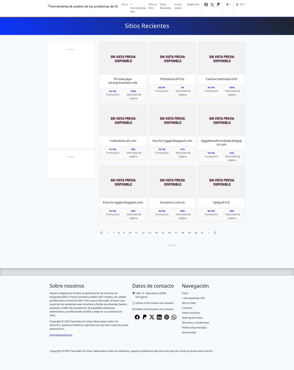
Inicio (125, 4)
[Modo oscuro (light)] (228, 4)
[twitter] (212, 4)
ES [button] (241, 4)
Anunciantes (189, 332)
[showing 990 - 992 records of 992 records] (108, 233)
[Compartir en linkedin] (159, 317)
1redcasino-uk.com (122, 141)
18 (182, 232)
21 (202, 232)
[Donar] (218, 4)
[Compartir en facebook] (137, 317)
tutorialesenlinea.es (61, 335)
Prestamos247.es (172, 79)
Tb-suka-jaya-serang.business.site (122, 81)
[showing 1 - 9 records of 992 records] (101, 233)
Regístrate (193, 4)
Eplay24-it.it (221, 202)
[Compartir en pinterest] (166, 317)
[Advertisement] (71, 98)
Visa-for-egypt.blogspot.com (172, 141)
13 (149, 232)
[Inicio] (83, 9)
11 (136, 232)
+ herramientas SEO (138, 8)
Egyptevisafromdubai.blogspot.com (221, 142)
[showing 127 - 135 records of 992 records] (208, 233)
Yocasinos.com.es (172, 202)
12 (143, 232)
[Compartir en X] (151, 317)
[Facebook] (206, 4)
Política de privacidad (194, 327)
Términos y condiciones (195, 322)
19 (189, 232)
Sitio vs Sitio (153, 6)
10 (129, 232)
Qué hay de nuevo (192, 317)
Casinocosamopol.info (221, 79)
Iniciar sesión (178, 6)
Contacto (187, 308)
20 (195, 232)
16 (169, 232)
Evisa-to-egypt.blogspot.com (123, 202)
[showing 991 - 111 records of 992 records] (215, 233)
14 (156, 232)
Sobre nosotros (191, 312)
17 (176, 232)
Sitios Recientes (165, 6)
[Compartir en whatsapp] (174, 317)
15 (162, 232)
